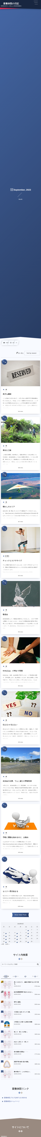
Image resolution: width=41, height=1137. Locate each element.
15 (26, 935)
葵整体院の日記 (11, 3)
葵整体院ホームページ (12, 1101)
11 (3, 935)
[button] (35, 2)
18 (3, 938)
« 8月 (2, 944)
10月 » (7, 944)
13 (15, 935)
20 (15, 938)
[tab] (6, 976)
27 (15, 941)
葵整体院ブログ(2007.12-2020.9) (15, 1098)
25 (3, 941)
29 (26, 941)
